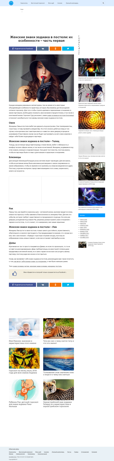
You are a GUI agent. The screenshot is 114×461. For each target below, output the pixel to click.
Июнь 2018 (83, 221)
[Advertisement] (100, 19)
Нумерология (20, 454)
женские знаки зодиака (38, 266)
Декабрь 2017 (84, 233)
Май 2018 (83, 223)
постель (59, 266)
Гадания (94, 452)
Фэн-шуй (51, 3)
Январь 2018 (84, 231)
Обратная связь (14, 449)
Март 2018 (83, 227)
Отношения (85, 452)
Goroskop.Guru (12, 456)
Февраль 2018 (84, 229)
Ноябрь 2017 (84, 235)
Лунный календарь (72, 3)
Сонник (59, 3)
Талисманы (31, 454)
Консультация (42, 454)
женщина (51, 266)
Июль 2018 (83, 219)
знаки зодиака (18, 266)
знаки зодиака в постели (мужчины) (60, 115)
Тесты (69, 452)
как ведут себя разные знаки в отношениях (30, 261)
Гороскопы (24, 3)
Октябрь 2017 (84, 237)
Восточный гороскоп (38, 3)
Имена (11, 454)
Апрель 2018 (84, 225)
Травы (76, 452)
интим (26, 266)
